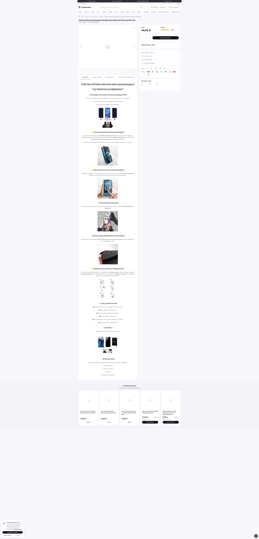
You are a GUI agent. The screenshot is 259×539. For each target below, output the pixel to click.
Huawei (122, 12)
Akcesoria (153, 12)
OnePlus (104, 12)
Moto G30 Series (94, 16)
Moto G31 (101, 16)
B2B (179, 3)
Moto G (87, 16)
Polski (170, 3)
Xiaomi (93, 12)
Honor (116, 12)
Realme (128, 12)
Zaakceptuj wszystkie (12, 532)
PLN (165, 3)
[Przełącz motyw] (174, 4)
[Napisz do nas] (256, 536)
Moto (98, 12)
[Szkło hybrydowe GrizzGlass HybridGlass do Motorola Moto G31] (159, 86)
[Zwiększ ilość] (149, 37)
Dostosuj (18, 535)
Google (110, 12)
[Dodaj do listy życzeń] (134, 27)
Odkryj (88, 422)
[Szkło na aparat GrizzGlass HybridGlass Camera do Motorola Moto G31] (152, 86)
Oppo (133, 12)
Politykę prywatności (18, 529)
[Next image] (134, 46)
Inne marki (146, 12)
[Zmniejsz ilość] (143, 37)
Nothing (139, 12)
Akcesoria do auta (175, 12)
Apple (80, 12)
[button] (108, 47)
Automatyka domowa (163, 12)
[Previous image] (81, 46)
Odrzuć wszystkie (7, 535)
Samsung (86, 12)
